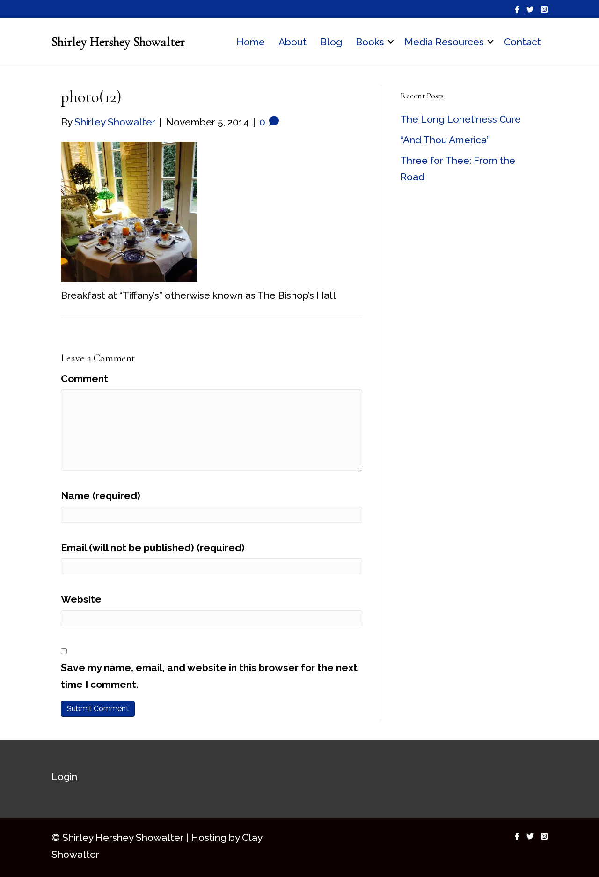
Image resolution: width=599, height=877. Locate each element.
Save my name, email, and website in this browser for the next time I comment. (209, 676)
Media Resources (444, 42)
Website (81, 599)
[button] (390, 42)
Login (64, 776)
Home (250, 42)
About (292, 42)
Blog (331, 42)
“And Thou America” (445, 140)
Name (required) (100, 495)
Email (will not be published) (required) (153, 547)
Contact (522, 42)
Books (370, 42)
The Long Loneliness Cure (460, 119)
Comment (84, 378)
